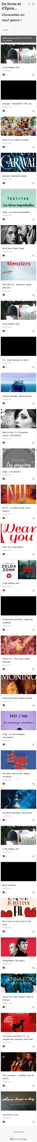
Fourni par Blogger (20, 1139)
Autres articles (18, 1132)
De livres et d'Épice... (11, 6)
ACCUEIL (5, 30)
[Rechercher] (29, 4)
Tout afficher (7, 40)
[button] (33, 75)
